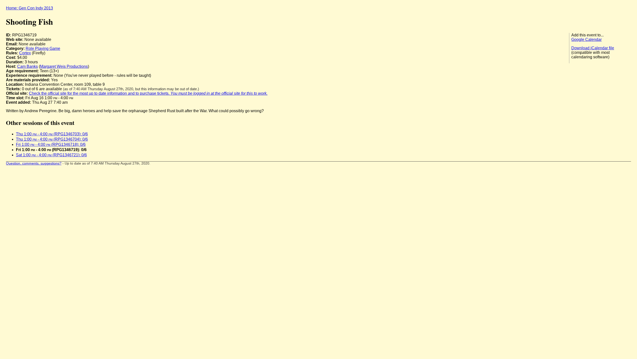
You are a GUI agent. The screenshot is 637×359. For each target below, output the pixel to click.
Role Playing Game (43, 48)
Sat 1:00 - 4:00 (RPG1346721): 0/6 (51, 155)
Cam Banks (27, 66)
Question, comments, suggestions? (33, 163)
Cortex (25, 53)
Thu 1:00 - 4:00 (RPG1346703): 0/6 (52, 134)
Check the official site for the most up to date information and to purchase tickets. (148, 93)
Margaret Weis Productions (64, 66)
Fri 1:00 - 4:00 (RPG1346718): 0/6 (51, 144)
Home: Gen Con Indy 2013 (29, 8)
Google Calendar (586, 39)
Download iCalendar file (592, 48)
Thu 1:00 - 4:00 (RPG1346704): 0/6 (52, 139)
